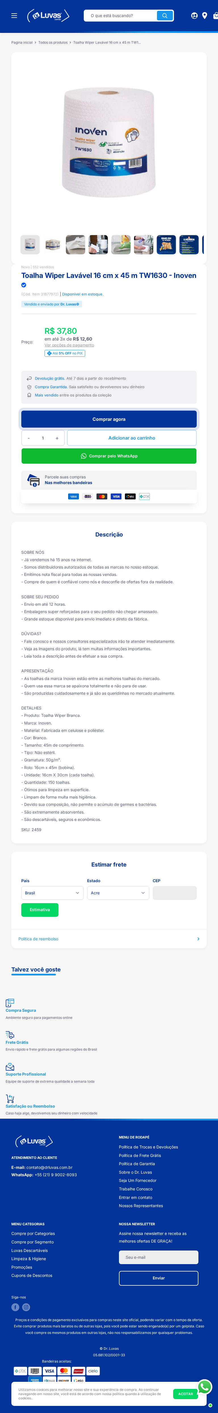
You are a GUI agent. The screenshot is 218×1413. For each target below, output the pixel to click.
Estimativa (40, 909)
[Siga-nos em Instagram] (26, 1307)
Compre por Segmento (32, 1241)
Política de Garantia (137, 1163)
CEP (156, 880)
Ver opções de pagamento (69, 345)
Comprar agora (109, 419)
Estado (93, 880)
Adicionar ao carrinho (131, 438)
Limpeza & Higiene (28, 1258)
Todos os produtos (53, 42)
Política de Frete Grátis (140, 1155)
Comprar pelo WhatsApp (113, 455)
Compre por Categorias (33, 1233)
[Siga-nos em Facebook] (15, 1307)
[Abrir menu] (14, 15)
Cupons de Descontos (31, 1275)
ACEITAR (185, 1394)
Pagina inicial (22, 42)
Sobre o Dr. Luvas (135, 1172)
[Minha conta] (194, 16)
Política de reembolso (38, 938)
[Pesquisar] (165, 15)
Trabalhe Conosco (135, 1188)
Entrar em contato (135, 1197)
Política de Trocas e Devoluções (148, 1146)
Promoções (21, 1267)
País (25, 880)
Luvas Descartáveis (29, 1250)
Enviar (159, 1277)
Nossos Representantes (141, 1205)
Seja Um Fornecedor (137, 1180)
